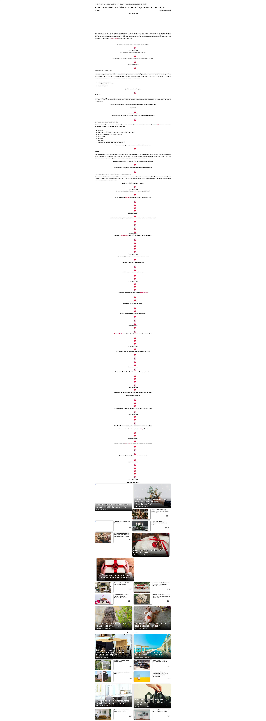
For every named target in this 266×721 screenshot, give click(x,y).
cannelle (127, 197)
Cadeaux (100, 579)
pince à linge (140, 428)
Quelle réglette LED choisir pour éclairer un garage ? (160, 661)
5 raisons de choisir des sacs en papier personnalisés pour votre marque (150, 702)
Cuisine (98, 657)
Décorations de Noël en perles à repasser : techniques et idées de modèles (161, 584)
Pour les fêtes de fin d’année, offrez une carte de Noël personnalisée (112, 506)
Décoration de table (138, 555)
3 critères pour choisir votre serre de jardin (121, 661)
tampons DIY (156, 124)
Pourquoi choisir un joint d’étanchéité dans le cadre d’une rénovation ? (113, 702)
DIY (136, 628)
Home (96, 4)
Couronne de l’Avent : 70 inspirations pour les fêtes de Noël (159, 523)
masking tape (120, 73)
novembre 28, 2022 (104, 509)
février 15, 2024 (104, 705)
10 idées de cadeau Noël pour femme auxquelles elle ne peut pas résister (161, 596)
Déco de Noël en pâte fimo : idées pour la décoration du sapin (150, 624)
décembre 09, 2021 (148, 555)
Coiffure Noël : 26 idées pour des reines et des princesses (111, 624)
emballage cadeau (114, 38)
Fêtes (100, 4)
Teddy (161, 10)
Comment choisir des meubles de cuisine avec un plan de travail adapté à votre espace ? (111, 652)
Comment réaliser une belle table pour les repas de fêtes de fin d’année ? (160, 511)
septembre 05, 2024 (144, 657)
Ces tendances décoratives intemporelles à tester (121, 710)
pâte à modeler (128, 443)
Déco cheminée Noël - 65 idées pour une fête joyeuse (122, 583)
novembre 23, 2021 (106, 628)
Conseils (137, 706)
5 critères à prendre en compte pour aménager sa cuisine (161, 710)
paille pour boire (124, 235)
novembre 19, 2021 (142, 628)
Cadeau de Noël (118, 333)
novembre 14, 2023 (144, 706)
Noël (104, 4)
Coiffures (98, 628)
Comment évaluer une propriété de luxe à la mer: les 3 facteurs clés (151, 653)
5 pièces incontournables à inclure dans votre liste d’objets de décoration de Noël (151, 501)
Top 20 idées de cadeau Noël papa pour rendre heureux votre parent (114, 576)
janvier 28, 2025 (104, 657)
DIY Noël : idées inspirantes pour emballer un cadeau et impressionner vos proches (121, 535)
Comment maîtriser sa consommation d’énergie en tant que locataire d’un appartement (160, 674)
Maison (136, 657)
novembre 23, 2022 (143, 506)
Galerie (133, 47)
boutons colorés (144, 292)
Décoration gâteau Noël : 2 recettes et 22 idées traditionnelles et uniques (121, 596)
